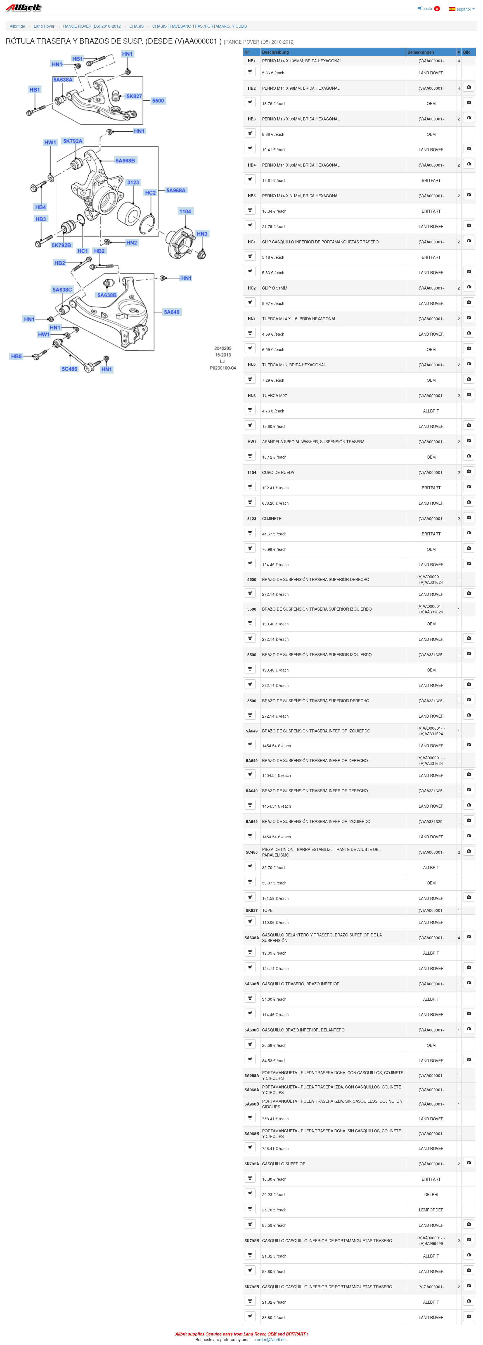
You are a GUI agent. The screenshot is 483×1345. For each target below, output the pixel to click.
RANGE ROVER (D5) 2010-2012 (92, 26)
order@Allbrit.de (271, 1339)
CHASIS (136, 26)
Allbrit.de (17, 26)
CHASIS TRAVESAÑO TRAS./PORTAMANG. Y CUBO (199, 26)
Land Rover (44, 26)
